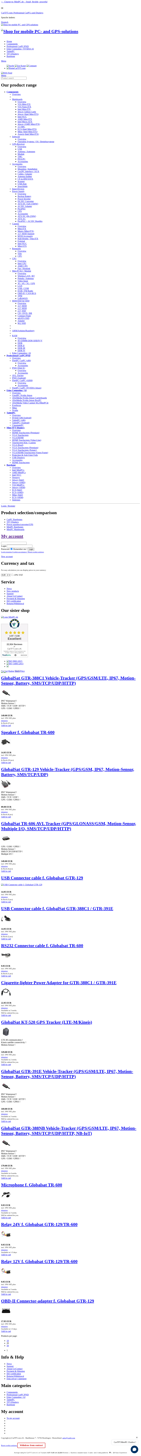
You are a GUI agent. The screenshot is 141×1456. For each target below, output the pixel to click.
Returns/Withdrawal (15, 603)
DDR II (21, 345)
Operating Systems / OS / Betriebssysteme (36, 141)
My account (12, 536)
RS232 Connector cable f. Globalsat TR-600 (42, 945)
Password (5, 549)
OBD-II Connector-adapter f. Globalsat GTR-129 (47, 1300)
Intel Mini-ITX (24, 109)
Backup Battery (24, 196)
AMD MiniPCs (19, 472)
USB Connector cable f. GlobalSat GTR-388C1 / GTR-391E (57, 908)
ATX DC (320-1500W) (28, 204)
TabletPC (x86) (18, 420)
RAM (14, 335)
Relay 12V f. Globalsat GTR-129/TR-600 (39, 1261)
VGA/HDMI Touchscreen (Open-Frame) (30, 452)
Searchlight (22, 186)
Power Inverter (24, 199)
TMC (20, 156)
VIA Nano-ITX (24, 107)
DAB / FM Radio (25, 291)
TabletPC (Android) (20, 423)
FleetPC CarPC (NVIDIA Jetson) (26, 388)
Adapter (21, 321)
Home (9, 41)
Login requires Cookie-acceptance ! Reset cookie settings (22, 552)
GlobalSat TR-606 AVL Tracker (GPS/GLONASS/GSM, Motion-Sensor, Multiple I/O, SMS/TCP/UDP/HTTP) (68, 826)
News (9, 588)
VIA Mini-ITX (24, 104)
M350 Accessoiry (25, 236)
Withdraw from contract (31, 1445)
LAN (20, 286)
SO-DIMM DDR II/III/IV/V (30, 340)
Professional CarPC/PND (18, 46)
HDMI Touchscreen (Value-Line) (26, 440)
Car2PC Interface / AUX (28, 171)
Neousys (16, 477)
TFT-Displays (13, 54)
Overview (16, 94)
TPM (20, 296)
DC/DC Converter (26, 201)
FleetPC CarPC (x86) (21, 360)
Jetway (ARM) (18, 487)
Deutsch (4, 22)
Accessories (23, 161)
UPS (20, 211)
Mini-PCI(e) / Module (21, 271)
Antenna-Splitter (25, 176)
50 (8, 1345)
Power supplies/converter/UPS (20, 524)
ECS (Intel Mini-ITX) (27, 129)
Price (22, 671)
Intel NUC (22, 117)
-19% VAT (18, 575)
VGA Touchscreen (20, 435)
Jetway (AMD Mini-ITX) (29, 124)
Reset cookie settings (9, 1445)
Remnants (16, 248)
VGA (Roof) (17, 445)
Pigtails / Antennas (26, 278)
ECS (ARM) (17, 497)
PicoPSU (22, 209)
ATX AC (22, 219)
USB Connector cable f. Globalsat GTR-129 (42, 877)
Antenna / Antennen (26, 151)
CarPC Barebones (14, 519)
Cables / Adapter (25, 174)
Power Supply (18, 191)
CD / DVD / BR (25, 313)
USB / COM (23, 288)
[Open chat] (134, 1449)
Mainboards (17, 99)
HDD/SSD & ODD (20, 301)
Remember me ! (20, 549)
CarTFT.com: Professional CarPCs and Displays (22, 13)
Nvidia (15, 410)
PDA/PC (21, 159)
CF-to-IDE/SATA (25, 179)
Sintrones (16, 500)
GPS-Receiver (18, 144)
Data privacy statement (16, 1378)
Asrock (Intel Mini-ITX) (28, 134)
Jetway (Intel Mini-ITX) (28, 114)
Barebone (11, 56)
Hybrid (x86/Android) (21, 418)
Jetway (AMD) (18, 482)
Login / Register (8, 506)
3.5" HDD (22, 306)
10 (8, 1340)
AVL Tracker (18, 375)
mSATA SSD (23, 318)
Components (12, 44)
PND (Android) (19, 378)
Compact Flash (24, 316)
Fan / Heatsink (24, 268)
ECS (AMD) (17, 492)
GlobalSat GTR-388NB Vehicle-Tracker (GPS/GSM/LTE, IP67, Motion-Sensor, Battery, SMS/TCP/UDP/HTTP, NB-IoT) (68, 1131)
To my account (13, 1418)
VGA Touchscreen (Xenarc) (24, 450)
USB (20, 149)
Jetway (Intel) (18, 480)
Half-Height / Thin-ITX (28, 238)
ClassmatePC (18, 425)
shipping (4, 721)
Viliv (20, 253)
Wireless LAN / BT (26, 276)
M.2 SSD (22, 323)
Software (16, 136)
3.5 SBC (21, 127)
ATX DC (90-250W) (27, 216)
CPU (20, 256)
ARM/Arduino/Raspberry (23, 331)
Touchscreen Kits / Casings (24, 442)
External (21, 241)
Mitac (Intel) (17, 495)
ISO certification (14, 601)
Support (10, 593)
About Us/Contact (14, 596)
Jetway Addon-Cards (27, 112)
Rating (11, 671)
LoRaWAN (23, 298)
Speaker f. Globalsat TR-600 (28, 732)
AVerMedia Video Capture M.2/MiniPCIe (30, 403)
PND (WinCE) (18, 368)
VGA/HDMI (18, 437)
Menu (3, 61)
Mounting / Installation (27, 169)
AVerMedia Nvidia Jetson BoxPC (26, 400)
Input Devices (18, 189)
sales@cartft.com (68, 1438)
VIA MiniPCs (18, 485)
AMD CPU (23, 266)
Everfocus (16, 405)
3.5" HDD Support (26, 233)
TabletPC (11, 51)
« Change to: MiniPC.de (24, 2)
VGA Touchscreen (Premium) (25, 447)
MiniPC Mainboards (15, 529)
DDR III (21, 348)
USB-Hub (22, 184)
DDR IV (21, 350)
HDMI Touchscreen (21, 462)
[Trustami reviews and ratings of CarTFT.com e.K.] (14, 656)
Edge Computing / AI (21, 353)
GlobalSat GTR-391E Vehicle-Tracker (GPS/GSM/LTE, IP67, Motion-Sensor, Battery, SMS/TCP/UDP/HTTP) (67, 1074)
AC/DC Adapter (25, 206)
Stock (17, 671)
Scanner (21, 181)
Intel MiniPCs (18, 470)
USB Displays (18, 457)
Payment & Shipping (16, 598)
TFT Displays (13, 522)
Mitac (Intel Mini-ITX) (27, 131)
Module (21, 154)
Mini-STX (22, 246)
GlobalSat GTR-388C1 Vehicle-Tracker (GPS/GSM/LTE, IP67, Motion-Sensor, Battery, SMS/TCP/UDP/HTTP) (68, 680)
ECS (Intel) (17, 490)
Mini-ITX (22, 229)
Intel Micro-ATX (25, 122)
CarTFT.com (19, 68)
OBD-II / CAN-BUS (27, 293)
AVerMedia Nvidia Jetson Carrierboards (29, 398)
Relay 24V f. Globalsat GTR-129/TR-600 (39, 1224)
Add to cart (6, 725)
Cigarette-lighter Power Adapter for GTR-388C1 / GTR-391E (58, 982)
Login (3, 546)
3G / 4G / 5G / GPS (26, 283)
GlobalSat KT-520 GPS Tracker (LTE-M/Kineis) (46, 1022)
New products (13, 591)
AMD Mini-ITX (25, 119)
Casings (15, 224)
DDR (20, 343)
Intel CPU (22, 263)
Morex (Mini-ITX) (26, 231)
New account (7, 556)
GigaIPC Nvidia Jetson (22, 395)
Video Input (23, 281)
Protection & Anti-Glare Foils (25, 455)
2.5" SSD (22, 311)
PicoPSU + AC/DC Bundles (30, 221)
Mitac (14, 408)
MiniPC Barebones (15, 527)
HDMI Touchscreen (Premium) (25, 433)
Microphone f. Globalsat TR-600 (31, 1184)
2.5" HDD (22, 308)
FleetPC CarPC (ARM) (22, 380)
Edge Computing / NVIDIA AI (20, 49)
